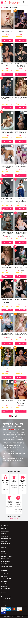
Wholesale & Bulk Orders (6, 566)
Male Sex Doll (4, 576)
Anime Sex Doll (4, 573)
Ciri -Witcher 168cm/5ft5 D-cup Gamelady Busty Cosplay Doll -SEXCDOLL (7, 234)
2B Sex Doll (3, 533)
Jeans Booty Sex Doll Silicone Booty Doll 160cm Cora (7, 335)
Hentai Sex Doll (4, 586)
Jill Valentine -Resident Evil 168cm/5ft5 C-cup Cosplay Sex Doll (7, 99)
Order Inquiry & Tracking (6, 556)
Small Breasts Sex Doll (6, 578)
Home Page (3, 7)
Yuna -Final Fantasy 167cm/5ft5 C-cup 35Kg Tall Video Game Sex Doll (21, 200)
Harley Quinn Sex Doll (5, 543)
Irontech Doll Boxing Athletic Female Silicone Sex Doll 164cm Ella (21, 133)
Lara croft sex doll (5, 531)
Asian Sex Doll (4, 583)
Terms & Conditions (5, 561)
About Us (3, 551)
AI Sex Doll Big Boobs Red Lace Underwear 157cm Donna (7, 31)
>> (22, 416)
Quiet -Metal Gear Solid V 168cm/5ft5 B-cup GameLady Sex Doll (21, 65)
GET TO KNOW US (14, 518)
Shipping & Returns (5, 558)
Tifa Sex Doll (3, 528)
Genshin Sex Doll (4, 536)
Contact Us (3, 553)
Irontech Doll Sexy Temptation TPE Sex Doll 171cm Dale (20, 402)
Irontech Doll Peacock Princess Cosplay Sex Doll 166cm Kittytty (7, 301)
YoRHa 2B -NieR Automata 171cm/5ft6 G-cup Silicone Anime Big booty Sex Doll (7, 200)
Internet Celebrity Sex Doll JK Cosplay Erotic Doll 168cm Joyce (21, 234)
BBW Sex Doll (4, 581)
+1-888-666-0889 (7, 598)
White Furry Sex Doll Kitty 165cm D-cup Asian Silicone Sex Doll (21, 335)
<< (5, 416)
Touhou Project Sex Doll (6, 538)
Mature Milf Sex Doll (5, 588)
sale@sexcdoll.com (7, 596)
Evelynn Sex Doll (4, 541)
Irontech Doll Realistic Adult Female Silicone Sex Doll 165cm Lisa (7, 166)
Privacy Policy (4, 563)
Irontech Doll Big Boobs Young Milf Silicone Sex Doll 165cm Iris (21, 267)
